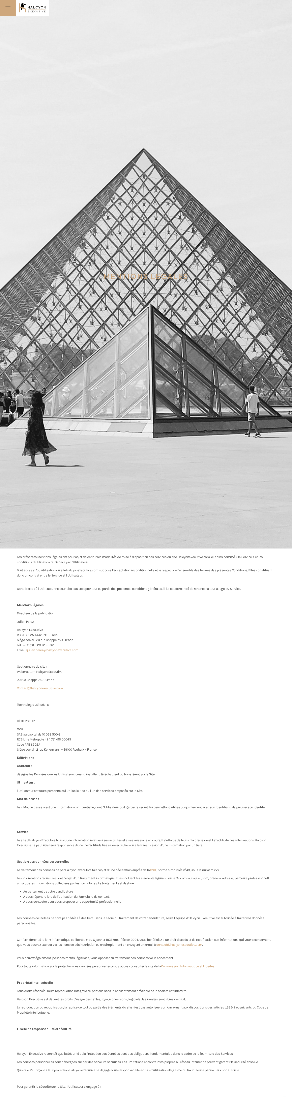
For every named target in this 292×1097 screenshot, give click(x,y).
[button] (8, 8)
